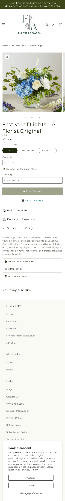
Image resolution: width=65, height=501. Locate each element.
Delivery (11, 169)
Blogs (9, 369)
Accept (31, 477)
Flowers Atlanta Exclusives (20, 335)
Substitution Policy (16, 432)
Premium (28, 150)
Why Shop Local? (16, 403)
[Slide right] (39, 117)
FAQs (9, 389)
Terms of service (15, 439)
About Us (11, 342)
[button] (46, 24)
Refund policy (13, 425)
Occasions (12, 321)
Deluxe (10, 150)
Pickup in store (28, 169)
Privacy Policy (30, 469)
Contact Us (12, 396)
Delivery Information (17, 410)
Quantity (7, 157)
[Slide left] (25, 117)
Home (5, 46)
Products (11, 328)
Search (10, 362)
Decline (31, 485)
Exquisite (47, 150)
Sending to (13, 174)
